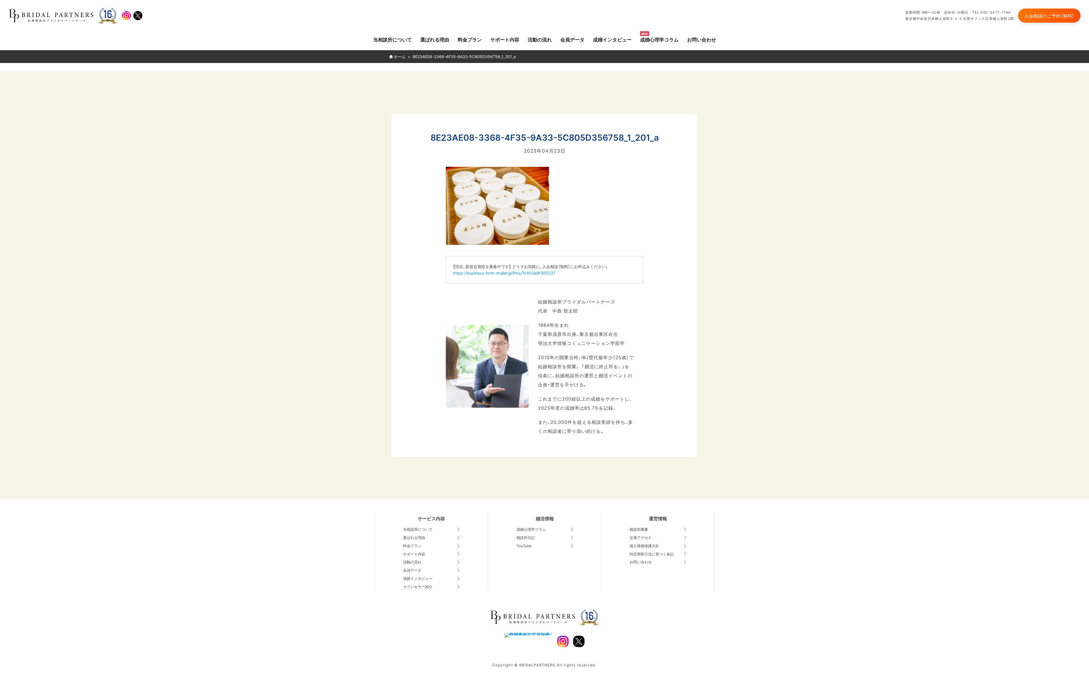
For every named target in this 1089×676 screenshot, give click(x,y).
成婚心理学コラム (659, 39)
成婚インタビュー (612, 39)
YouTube (524, 545)
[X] (137, 15)
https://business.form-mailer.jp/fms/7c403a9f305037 (504, 273)
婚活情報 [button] (545, 518)
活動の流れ (540, 39)
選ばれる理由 (434, 39)
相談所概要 (639, 529)
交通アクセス (641, 537)
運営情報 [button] (658, 518)
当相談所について (392, 39)
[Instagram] (126, 15)
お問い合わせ (701, 39)
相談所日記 (525, 537)
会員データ (572, 39)
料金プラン (470, 39)
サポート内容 (504, 39)
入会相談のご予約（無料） (1049, 15)
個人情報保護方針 (644, 545)
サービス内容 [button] (431, 518)
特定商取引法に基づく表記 (652, 554)
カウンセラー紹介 (417, 586)
